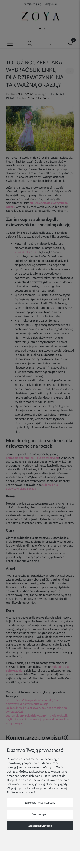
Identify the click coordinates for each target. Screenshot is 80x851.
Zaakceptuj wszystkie (40, 825)
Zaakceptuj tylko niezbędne (40, 802)
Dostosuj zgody (40, 814)
